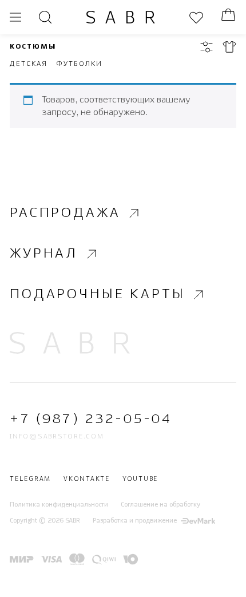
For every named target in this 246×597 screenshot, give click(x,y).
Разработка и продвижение (135, 521)
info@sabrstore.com (57, 437)
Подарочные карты (97, 294)
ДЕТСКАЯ (28, 64)
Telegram (30, 480)
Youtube (140, 480)
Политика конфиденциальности (59, 505)
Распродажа (65, 213)
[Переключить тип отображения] (229, 47)
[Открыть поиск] (45, 17)
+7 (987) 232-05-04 (91, 420)
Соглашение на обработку (160, 505)
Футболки (79, 64)
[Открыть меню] (15, 17)
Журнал (44, 253)
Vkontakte (87, 480)
